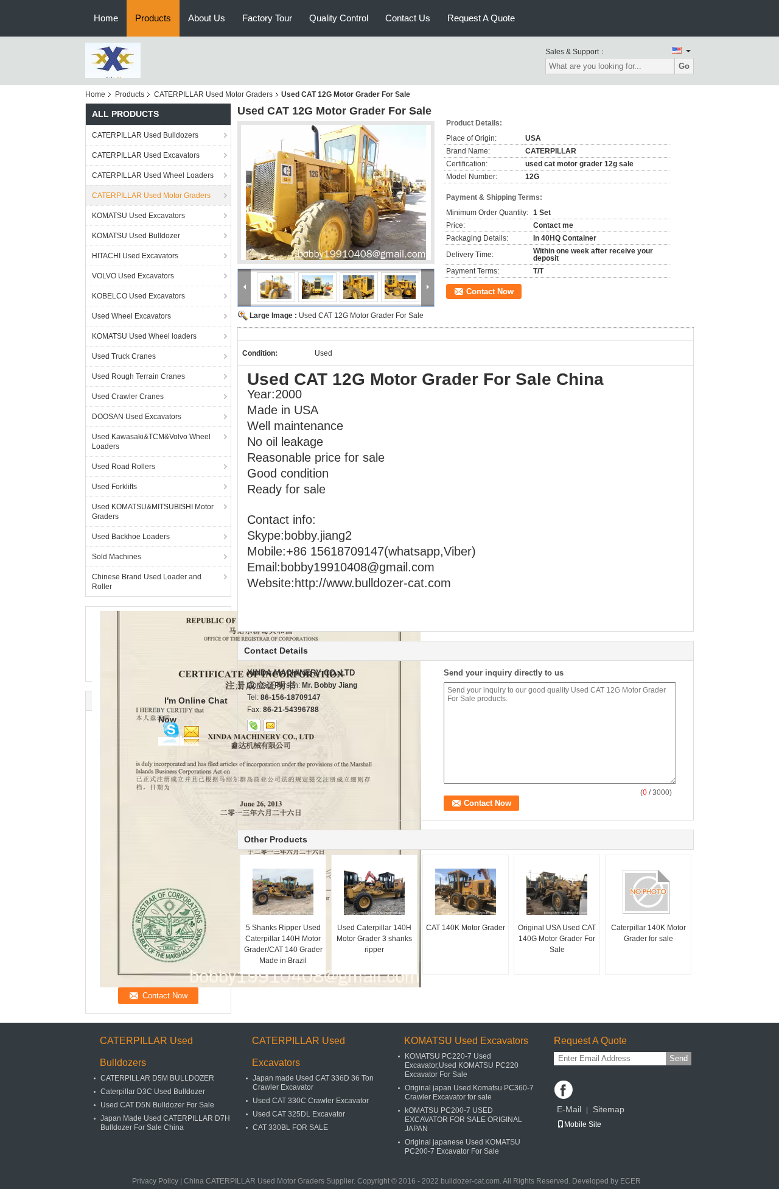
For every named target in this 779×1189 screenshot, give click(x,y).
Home (106, 18)
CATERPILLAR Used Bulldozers (145, 135)
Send (678, 1058)
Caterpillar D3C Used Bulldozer (152, 1091)
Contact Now (490, 291)
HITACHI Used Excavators (135, 256)
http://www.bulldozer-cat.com (373, 583)
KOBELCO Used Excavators (138, 296)
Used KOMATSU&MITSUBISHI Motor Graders (153, 512)
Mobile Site (582, 1124)
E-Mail (569, 1109)
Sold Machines (116, 556)
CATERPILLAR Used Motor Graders (213, 94)
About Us (206, 18)
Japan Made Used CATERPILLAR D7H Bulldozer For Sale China (165, 1123)
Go (684, 66)
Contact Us (407, 18)
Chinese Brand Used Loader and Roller (146, 582)
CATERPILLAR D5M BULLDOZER (157, 1078)
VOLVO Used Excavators (133, 276)
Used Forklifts (114, 486)
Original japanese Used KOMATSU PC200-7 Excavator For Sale (462, 1146)
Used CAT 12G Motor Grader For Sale (361, 315)
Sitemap (608, 1109)
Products (153, 18)
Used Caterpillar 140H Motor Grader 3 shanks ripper (374, 938)
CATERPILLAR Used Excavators (146, 155)
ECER (630, 1181)
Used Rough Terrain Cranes (138, 376)
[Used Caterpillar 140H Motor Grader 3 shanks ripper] (374, 891)
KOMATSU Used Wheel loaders (144, 336)
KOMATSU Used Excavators (138, 215)
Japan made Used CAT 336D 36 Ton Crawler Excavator (313, 1083)
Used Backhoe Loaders (131, 536)
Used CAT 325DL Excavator (299, 1114)
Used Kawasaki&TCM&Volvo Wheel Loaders (151, 441)
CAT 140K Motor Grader (465, 927)
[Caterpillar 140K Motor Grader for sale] (648, 891)
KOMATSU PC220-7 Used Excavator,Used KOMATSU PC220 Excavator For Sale (462, 1065)
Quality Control (338, 18)
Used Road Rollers (123, 466)
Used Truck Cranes (124, 356)
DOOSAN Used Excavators (136, 416)
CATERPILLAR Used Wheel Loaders (153, 175)
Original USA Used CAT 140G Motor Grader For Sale (557, 938)
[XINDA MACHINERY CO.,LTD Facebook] (563, 1090)
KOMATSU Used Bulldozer (136, 235)
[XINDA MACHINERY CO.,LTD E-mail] (270, 725)
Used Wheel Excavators (131, 316)
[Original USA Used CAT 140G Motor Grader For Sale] (556, 891)
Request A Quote (481, 18)
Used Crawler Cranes (128, 396)
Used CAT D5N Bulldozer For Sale (157, 1105)
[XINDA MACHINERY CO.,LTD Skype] (253, 725)
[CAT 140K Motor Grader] (465, 891)
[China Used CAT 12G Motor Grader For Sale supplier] (336, 192)
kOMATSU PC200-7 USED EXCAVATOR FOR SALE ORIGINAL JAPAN (463, 1119)
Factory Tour (267, 18)
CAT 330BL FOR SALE (290, 1127)
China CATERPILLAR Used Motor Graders (254, 1181)
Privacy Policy (155, 1181)
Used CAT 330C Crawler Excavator (311, 1100)
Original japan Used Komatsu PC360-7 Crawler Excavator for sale (469, 1092)
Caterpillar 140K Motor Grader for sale (648, 933)
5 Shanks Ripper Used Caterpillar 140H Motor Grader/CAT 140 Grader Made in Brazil (283, 944)
